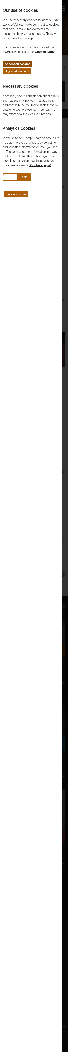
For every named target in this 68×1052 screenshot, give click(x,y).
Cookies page (45, 52)
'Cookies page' (40, 165)
